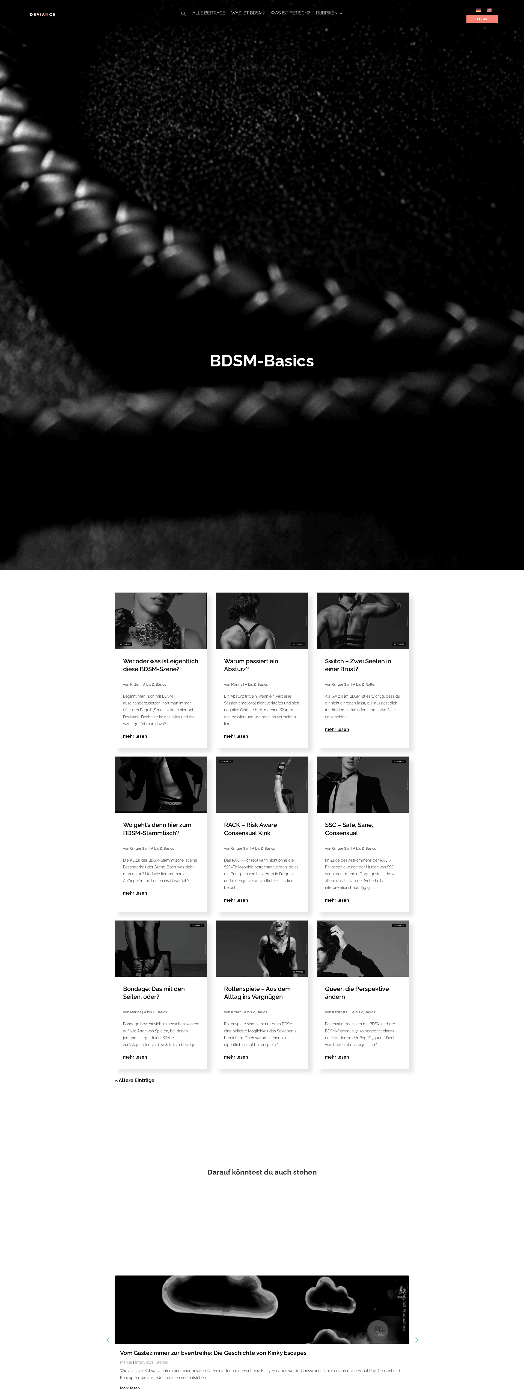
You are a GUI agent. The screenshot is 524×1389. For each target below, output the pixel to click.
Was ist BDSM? (248, 13)
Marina (236, 684)
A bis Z (148, 684)
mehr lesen (135, 736)
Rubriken (327, 13)
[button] (183, 15)
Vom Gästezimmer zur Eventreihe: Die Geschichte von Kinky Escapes (213, 1352)
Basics (161, 684)
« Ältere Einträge (134, 1080)
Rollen (371, 684)
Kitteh (135, 684)
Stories (162, 1362)
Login (482, 19)
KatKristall (341, 1012)
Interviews (144, 1362)
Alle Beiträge (208, 13)
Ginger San (341, 684)
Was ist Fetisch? (290, 13)
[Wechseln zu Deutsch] (479, 10)
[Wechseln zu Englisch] (489, 10)
